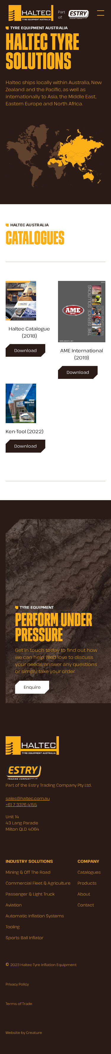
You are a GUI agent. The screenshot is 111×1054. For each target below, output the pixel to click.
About (84, 894)
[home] (30, 13)
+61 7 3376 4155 (21, 804)
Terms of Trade (19, 1003)
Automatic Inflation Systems (35, 916)
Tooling (13, 926)
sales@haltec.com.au (28, 798)
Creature (34, 1032)
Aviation (14, 905)
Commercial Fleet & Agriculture (38, 883)
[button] (99, 13)
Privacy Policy (17, 984)
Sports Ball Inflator (25, 937)
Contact (86, 905)
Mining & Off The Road (28, 872)
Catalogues (89, 872)
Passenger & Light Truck (30, 894)
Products (87, 883)
